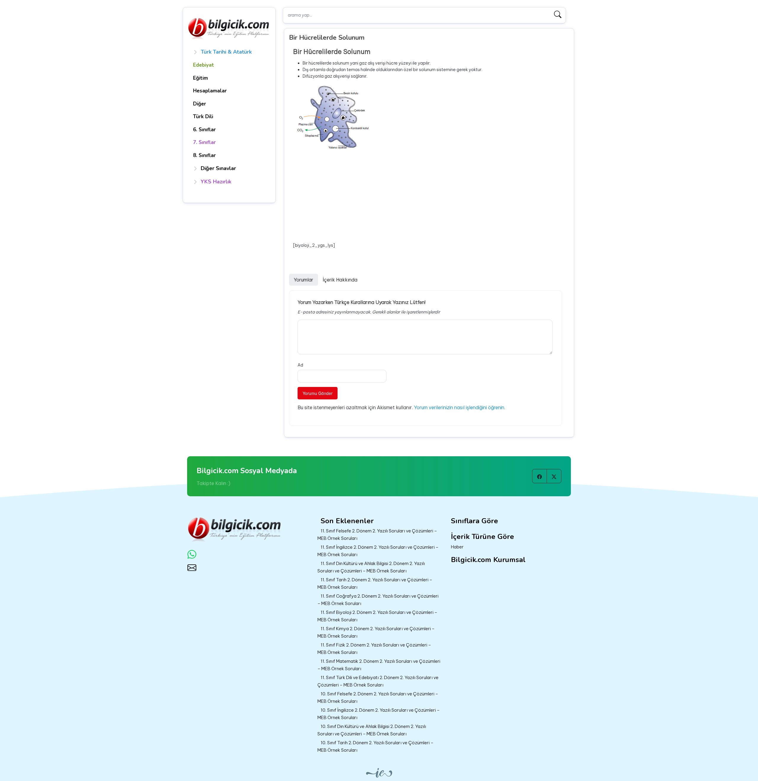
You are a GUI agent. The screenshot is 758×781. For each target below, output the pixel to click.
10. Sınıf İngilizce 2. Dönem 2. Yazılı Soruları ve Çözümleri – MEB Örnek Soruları (378, 713)
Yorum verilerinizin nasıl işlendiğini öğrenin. (459, 407)
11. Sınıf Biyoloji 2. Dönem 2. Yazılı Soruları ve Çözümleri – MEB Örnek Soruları (377, 615)
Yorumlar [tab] (303, 280)
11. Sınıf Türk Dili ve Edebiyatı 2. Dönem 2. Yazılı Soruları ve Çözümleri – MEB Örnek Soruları (378, 681)
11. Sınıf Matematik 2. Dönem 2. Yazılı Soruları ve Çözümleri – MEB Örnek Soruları (378, 664)
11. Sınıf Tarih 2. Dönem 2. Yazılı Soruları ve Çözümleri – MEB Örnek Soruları (374, 583)
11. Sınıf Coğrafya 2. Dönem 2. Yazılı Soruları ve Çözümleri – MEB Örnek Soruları (378, 599)
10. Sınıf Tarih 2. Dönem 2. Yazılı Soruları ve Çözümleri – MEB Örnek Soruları (375, 746)
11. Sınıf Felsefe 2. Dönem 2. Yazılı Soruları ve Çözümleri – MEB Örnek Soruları (377, 534)
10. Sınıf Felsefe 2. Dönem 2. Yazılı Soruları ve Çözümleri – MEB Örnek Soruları (377, 697)
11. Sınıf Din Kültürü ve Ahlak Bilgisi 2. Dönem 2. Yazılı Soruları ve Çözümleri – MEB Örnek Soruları (371, 567)
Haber (457, 547)
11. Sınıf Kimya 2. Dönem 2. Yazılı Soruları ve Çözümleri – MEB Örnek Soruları (376, 632)
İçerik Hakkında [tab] (340, 280)
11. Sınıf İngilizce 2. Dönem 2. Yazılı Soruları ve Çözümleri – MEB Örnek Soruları (378, 550)
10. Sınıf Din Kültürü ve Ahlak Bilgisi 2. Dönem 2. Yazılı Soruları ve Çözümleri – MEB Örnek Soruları (371, 730)
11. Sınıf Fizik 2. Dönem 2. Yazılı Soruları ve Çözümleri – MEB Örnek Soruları (374, 648)
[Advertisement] (431, 196)
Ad (300, 365)
